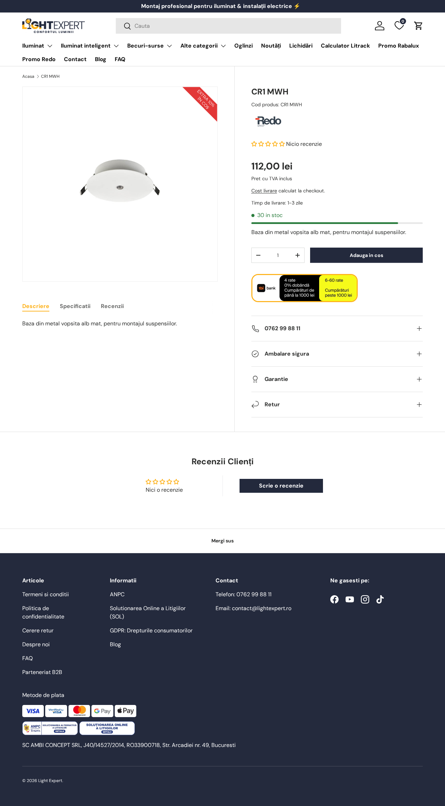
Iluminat (33, 45)
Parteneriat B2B (42, 672)
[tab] (35, 306)
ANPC (117, 594)
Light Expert (50, 780)
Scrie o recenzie (281, 485)
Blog (100, 59)
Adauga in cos (366, 255)
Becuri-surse (145, 45)
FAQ (120, 59)
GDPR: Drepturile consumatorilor (151, 630)
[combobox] (228, 26)
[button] (418, 25)
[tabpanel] (120, 323)
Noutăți (271, 45)
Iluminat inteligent (86, 45)
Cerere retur (38, 630)
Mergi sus (222, 541)
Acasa (28, 76)
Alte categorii (199, 45)
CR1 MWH (50, 76)
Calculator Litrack (345, 45)
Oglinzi (243, 45)
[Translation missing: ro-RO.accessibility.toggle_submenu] (50, 46)
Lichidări (301, 45)
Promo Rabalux (398, 45)
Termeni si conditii (45, 594)
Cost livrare (264, 191)
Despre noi (36, 644)
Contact (75, 59)
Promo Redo (39, 59)
